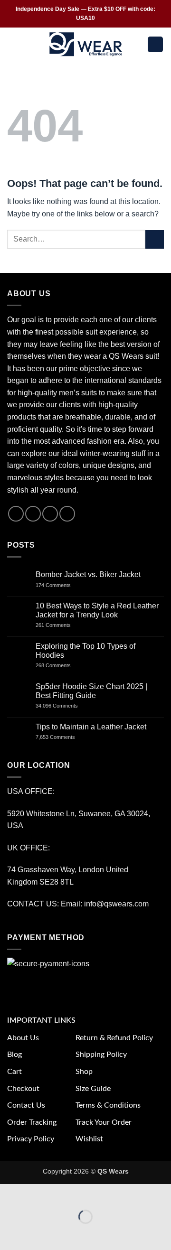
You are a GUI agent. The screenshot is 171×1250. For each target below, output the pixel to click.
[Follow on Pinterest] (67, 514)
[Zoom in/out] (9, 1193)
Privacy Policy (30, 1139)
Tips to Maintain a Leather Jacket (91, 727)
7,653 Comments (65, 737)
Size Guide (93, 1088)
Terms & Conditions (108, 1105)
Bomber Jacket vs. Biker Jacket (88, 574)
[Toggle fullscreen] (37, 1193)
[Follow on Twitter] (50, 514)
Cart (14, 1071)
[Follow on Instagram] (33, 514)
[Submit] (154, 239)
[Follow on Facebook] (16, 514)
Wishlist (89, 1139)
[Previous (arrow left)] (9, 1233)
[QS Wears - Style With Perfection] (86, 44)
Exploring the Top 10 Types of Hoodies (85, 650)
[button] (13, 44)
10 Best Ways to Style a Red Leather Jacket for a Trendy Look (97, 610)
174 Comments (62, 585)
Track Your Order (104, 1122)
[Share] (65, 1193)
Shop (84, 1071)
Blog (14, 1054)
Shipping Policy (101, 1054)
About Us (23, 1038)
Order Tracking (32, 1122)
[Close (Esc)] (93, 1193)
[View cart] (155, 44)
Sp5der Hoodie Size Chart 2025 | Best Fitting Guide (91, 691)
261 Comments (62, 625)
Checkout (23, 1088)
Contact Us (26, 1105)
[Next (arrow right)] (37, 1233)
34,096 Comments (65, 706)
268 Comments (64, 665)
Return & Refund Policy (114, 1038)
